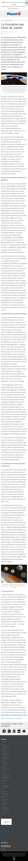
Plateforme (4, 751)
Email (24, 729)
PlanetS (4, 742)
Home (2, 20)
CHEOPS (4, 765)
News (14, 718)
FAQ (3, 789)
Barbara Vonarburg (14, 31)
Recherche (4, 749)
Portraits (4, 811)
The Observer (5, 745)
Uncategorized (19, 718)
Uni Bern (3, 848)
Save (14, 729)
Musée (4, 783)
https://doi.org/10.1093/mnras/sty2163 (14, 715)
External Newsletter (9, 20)
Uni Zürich (3, 850)
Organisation (5, 803)
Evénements (5, 793)
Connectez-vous (6, 813)
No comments (6, 33)
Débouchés (4, 791)
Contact (4, 805)
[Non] (26, 856)
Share (4, 728)
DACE (3, 771)
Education (4, 781)
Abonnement (6, 747)
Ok (14, 858)
